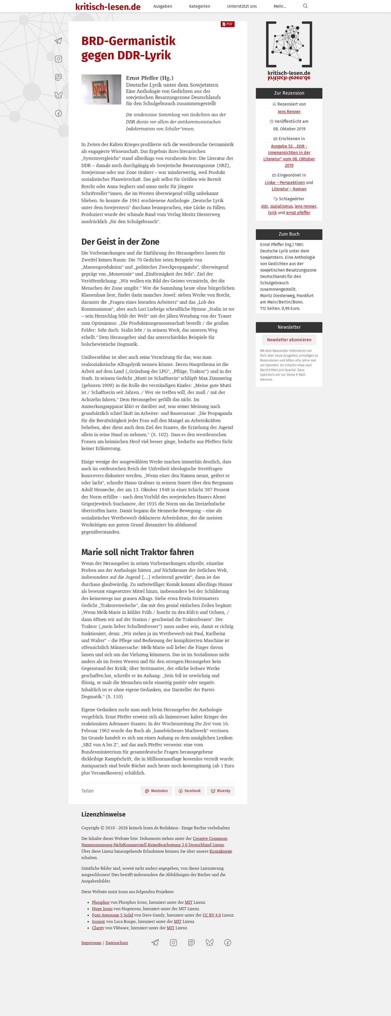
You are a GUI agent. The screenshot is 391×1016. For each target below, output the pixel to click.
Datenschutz (117, 942)
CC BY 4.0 (212, 915)
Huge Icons (102, 908)
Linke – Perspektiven (285, 182)
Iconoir (98, 921)
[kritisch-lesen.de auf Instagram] (58, 59)
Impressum (91, 942)
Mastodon (159, 791)
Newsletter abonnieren (289, 339)
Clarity (98, 927)
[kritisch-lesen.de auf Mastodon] (58, 77)
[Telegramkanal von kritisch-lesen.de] (58, 41)
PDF (229, 24)
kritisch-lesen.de (108, 7)
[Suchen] (305, 6)
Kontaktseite (221, 851)
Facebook (193, 791)
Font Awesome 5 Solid (112, 915)
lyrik (272, 212)
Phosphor (101, 902)
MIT (189, 902)
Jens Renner (289, 111)
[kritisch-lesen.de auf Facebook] (58, 113)
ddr (264, 206)
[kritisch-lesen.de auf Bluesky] (58, 95)
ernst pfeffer (298, 212)
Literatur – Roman (289, 188)
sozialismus (281, 206)
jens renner (305, 206)
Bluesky (223, 791)
